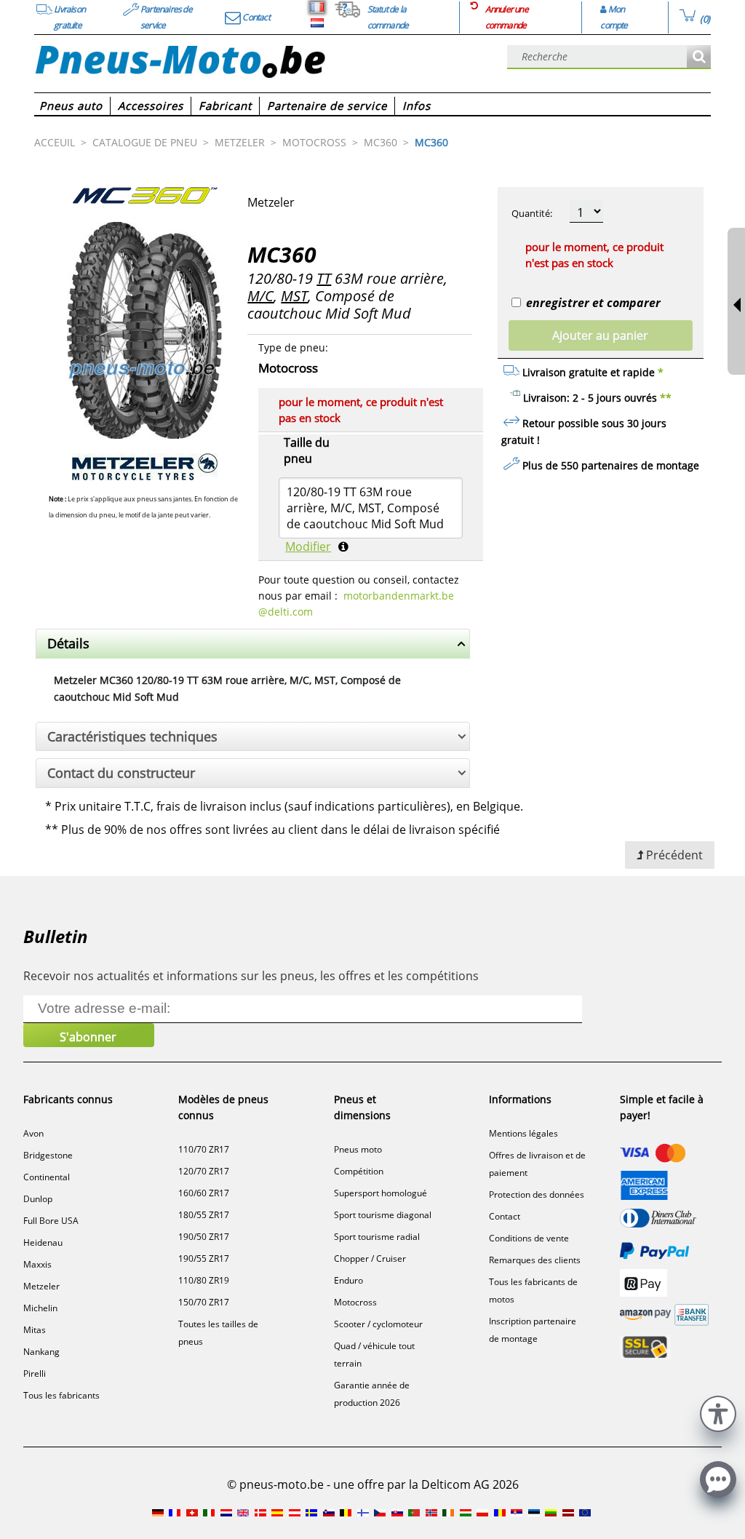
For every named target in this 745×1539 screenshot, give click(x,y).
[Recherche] (699, 57)
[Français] (317, 7)
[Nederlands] (317, 23)
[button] (718, 1412)
